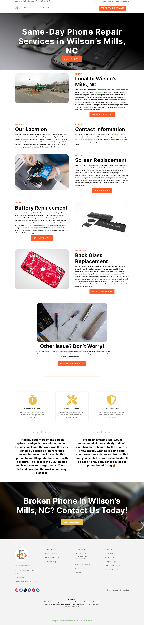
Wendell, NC (82, 556)
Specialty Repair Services (114, 570)
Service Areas (107, 1)
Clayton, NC (82, 553)
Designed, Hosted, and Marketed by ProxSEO (67, 621)
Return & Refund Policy (53, 557)
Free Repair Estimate (82, 564)
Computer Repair (111, 562)
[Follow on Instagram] (16, 590)
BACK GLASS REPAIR (102, 292)
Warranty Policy (50, 562)
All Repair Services (111, 549)
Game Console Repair (112, 566)
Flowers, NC (82, 559)
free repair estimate (34, 412)
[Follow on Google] (21, 590)
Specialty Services (121, 1)
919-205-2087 (114, 134)
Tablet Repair (109, 557)
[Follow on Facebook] (29, 590)
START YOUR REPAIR (102, 115)
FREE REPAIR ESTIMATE (112, 8)
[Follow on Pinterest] (33, 590)
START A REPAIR (72, 59)
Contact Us (96, 1)
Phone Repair (110, 553)
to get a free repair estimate (88, 139)
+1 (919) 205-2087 (44, 1)
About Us (46, 8)
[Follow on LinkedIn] (38, 590)
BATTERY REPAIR (42, 238)
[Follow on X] (25, 590)
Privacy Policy (50, 549)
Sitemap (78, 573)
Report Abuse (87, 621)
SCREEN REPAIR (102, 190)
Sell (37, 8)
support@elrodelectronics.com (26, 1)
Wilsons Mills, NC (98, 92)
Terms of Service (51, 553)
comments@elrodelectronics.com (86, 137)
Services (27, 8)
